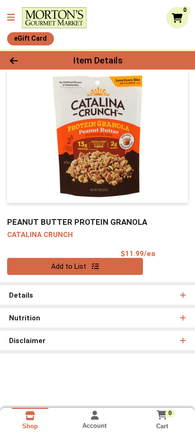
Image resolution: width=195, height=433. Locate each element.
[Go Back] (30, 60)
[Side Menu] (11, 17)
